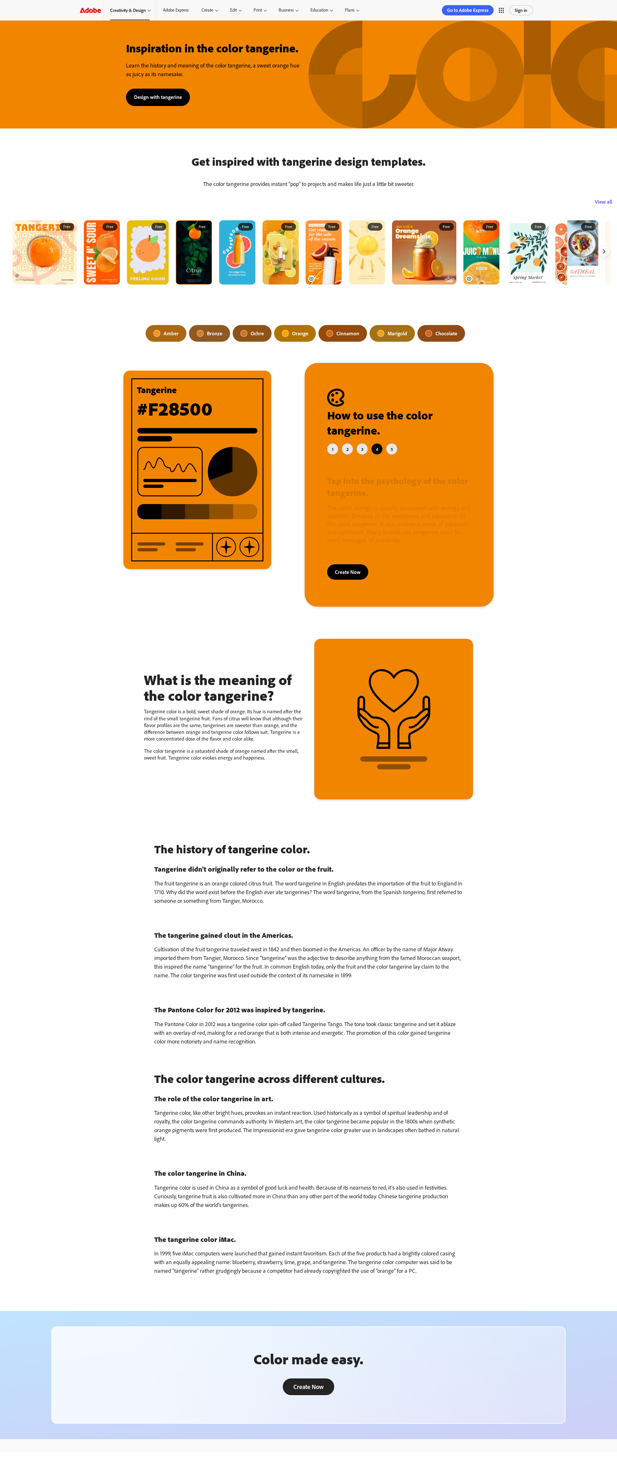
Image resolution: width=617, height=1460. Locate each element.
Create (207, 10)
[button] (501, 10)
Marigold (397, 333)
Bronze (214, 333)
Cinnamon (347, 333)
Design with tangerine (158, 97)
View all (603, 201)
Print (258, 10)
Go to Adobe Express (467, 10)
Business (286, 10)
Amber (171, 333)
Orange (300, 333)
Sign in (521, 10)
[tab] (332, 449)
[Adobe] (90, 10)
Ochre (257, 333)
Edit (233, 10)
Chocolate (446, 333)
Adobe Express (176, 10)
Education (319, 10)
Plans (349, 10)
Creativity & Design (128, 10)
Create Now (348, 572)
